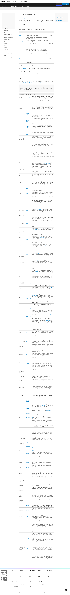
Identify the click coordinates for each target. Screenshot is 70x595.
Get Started (7, 6)
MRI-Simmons (6, 55)
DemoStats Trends (22, 49)
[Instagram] (4, 580)
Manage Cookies (45, 592)
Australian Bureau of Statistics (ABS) (9, 37)
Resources (59, 4)
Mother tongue (50, 370)
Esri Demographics (14, 6)
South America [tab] (6, 26)
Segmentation (28, 446)
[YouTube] (6, 580)
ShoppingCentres (22, 61)
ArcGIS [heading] (12, 570)
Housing (27, 175)
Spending (27, 453)
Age (26, 97)
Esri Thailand (6, 49)
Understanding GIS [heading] (32, 570)
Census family (34, 138)
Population (27, 127)
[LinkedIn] (6, 578)
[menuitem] (14, 573)
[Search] (65, 1)
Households (27, 113)
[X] (4, 578)
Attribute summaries (59, 20)
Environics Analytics (7, 39)
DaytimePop (21, 41)
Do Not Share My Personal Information (57, 592)
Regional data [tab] (6, 13)
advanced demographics (23, 18)
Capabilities (53, 4)
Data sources (6, 30)
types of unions (48, 410)
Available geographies (59, 17)
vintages (35, 28)
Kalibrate (5, 51)
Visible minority (44, 405)
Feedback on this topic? (50, 566)
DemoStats (20, 44)
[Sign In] (67, 1)
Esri (4, 41)
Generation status (47, 163)
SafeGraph (32, 76)
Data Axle (26, 76)
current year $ (39, 209)
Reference (27, 6)
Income (27, 210)
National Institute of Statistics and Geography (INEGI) (9, 58)
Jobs (26, 327)
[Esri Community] (1, 580)
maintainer (43, 170)
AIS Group (5, 32)
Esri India (5, 45)
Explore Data (46, 4)
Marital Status (28, 408)
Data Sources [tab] (6, 28)
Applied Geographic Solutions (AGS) (8, 35)
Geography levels (23, 68)
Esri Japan (5, 47)
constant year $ (36, 221)
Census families (41, 409)
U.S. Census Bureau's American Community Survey (8, 66)
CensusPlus (21, 37)
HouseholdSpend (22, 54)
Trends (27, 114)
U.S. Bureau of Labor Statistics (8, 68)
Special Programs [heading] (49, 570)
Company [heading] (39, 570)
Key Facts (29, 97)
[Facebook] (1, 578)
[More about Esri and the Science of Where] (4, 573)
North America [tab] (6, 22)
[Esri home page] (3, 1)
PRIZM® (20, 58)
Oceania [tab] (5, 24)
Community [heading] (21, 570)
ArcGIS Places (21, 6)
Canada (33, 18)
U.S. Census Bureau (7, 70)
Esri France (5, 43)
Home (3, 6)
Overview (40, 4)
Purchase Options (65, 4)
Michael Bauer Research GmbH (8, 53)
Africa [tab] (4, 15)
